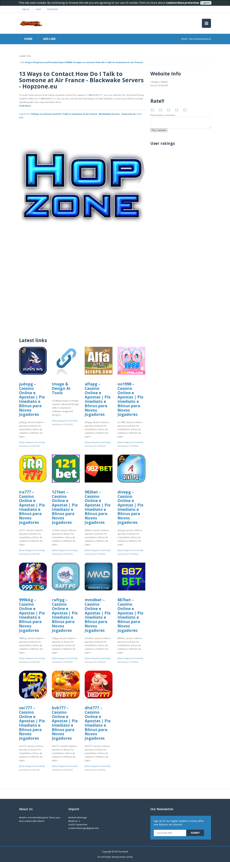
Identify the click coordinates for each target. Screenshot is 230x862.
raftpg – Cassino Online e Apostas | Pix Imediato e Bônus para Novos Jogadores (65, 615)
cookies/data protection (182, 3)
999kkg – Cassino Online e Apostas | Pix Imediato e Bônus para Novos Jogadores (32, 615)
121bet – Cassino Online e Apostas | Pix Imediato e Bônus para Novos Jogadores (65, 507)
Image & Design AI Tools (61, 388)
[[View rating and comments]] (32, 442)
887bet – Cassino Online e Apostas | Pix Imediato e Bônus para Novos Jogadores (130, 615)
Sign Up (25, 9)
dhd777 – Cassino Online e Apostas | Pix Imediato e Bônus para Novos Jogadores (98, 723)
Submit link (52, 9)
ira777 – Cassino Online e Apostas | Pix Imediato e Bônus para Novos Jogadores (32, 507)
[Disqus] (82, 290)
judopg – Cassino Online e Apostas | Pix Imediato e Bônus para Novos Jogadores (32, 399)
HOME (28, 39)
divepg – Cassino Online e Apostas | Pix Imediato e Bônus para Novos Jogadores (130, 507)
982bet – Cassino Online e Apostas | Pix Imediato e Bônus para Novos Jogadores (98, 507)
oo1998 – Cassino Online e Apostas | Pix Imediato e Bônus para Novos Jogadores (130, 399)
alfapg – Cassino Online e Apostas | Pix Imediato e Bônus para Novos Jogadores (98, 399)
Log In (38, 9)
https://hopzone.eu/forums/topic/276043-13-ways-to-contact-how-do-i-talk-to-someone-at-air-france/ (84, 62)
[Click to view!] (82, 184)
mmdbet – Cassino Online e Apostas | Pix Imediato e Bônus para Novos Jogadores (98, 615)
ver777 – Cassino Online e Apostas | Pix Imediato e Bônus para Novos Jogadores (32, 723)
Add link (49, 39)
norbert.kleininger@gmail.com (83, 828)
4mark (125, 851)
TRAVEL (164, 81)
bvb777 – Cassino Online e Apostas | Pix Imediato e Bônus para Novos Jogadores (65, 723)
